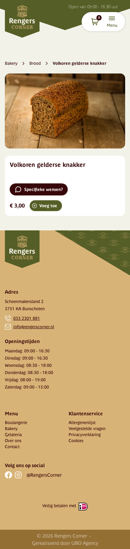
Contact (12, 446)
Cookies (76, 440)
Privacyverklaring (85, 434)
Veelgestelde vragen (87, 428)
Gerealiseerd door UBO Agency (65, 543)
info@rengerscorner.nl (33, 326)
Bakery (11, 63)
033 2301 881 (26, 318)
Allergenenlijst (82, 422)
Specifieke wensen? (43, 189)
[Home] (22, 19)
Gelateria (13, 434)
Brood (35, 63)
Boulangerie (16, 422)
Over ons (13, 440)
